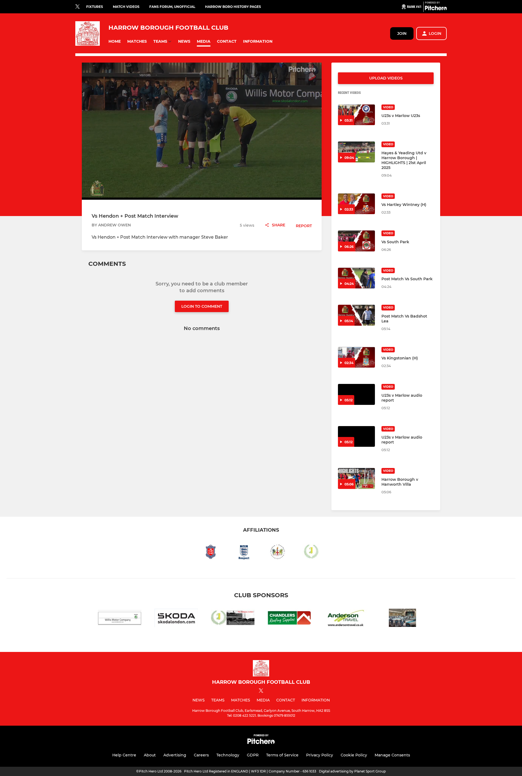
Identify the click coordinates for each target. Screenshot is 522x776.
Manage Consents (392, 755)
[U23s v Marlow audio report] (356, 394)
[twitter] (77, 7)
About (150, 755)
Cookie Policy (354, 755)
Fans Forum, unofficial (172, 7)
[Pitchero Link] (436, 9)
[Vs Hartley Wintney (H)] (356, 203)
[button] (114, 41)
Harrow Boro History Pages (233, 7)
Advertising (174, 755)
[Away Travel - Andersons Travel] (346, 619)
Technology (227, 755)
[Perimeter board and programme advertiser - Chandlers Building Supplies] (289, 619)
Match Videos (126, 7)
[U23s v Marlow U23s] (356, 114)
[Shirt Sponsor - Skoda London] (176, 619)
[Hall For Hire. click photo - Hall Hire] (402, 619)
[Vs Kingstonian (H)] (356, 357)
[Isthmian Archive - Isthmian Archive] (232, 619)
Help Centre (124, 755)
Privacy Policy (319, 755)
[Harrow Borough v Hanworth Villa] (356, 478)
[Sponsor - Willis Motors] (119, 619)
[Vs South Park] (356, 240)
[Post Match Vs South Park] (356, 278)
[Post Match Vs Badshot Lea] (356, 315)
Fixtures (94, 7)
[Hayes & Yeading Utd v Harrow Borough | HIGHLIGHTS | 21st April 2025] (356, 151)
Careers (201, 755)
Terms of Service (282, 755)
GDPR (253, 755)
